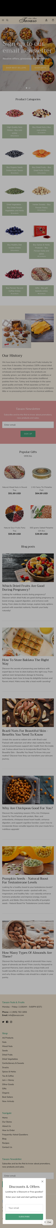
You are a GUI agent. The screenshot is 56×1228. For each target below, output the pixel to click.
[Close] (42, 1181)
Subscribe (24, 1217)
